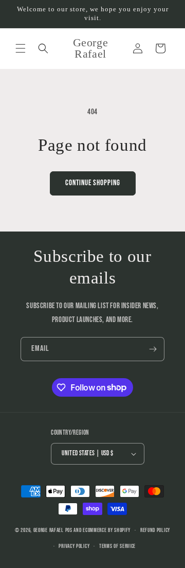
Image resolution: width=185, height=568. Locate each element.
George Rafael (48, 530)
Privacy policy (74, 546)
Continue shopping (92, 183)
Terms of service (117, 546)
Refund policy (155, 530)
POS (68, 530)
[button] (20, 48)
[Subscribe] (152, 349)
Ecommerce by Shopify (107, 530)
